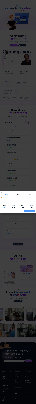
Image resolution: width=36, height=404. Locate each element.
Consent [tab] (6, 194)
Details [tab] (18, 194)
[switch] (13, 207)
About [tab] (30, 194)
